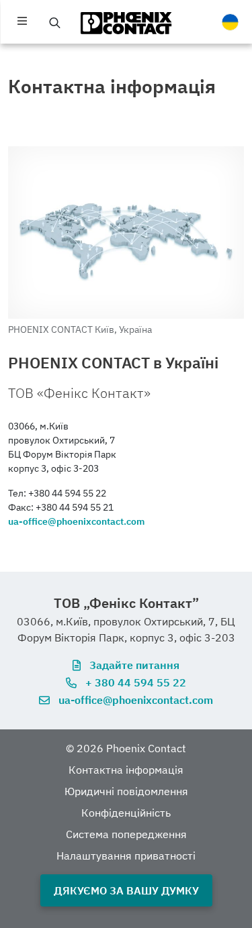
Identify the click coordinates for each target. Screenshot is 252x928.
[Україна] (230, 22)
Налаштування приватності (126, 855)
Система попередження (126, 834)
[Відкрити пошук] (55, 22)
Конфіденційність (126, 812)
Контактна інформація (126, 769)
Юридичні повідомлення (126, 791)
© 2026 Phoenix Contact (126, 748)
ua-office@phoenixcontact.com (76, 521)
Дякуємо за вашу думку (126, 890)
